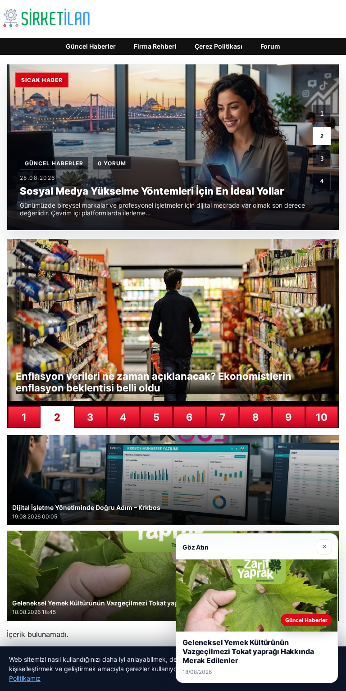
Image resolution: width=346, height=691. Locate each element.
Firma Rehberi (155, 46)
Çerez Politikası (218, 46)
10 (322, 417)
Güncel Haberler (91, 46)
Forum (270, 46)
